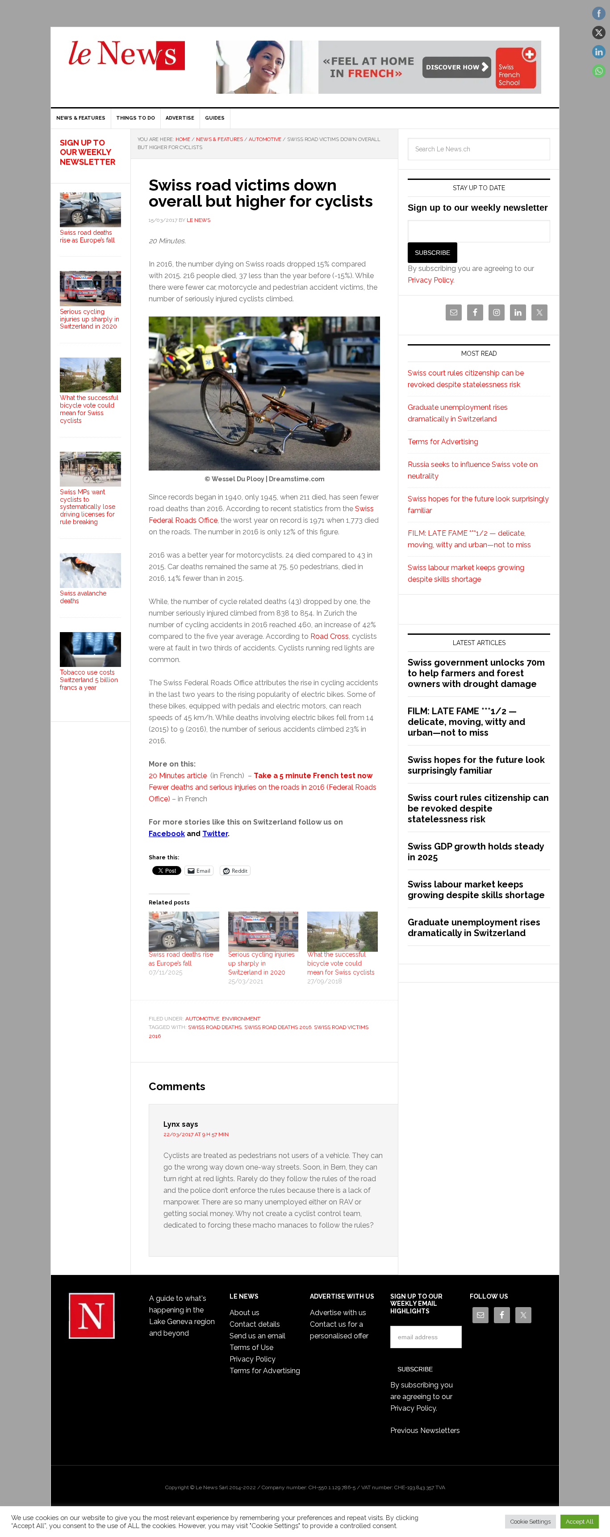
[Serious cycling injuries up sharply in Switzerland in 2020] (263, 932)
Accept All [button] (579, 1521)
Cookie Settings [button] (530, 1521)
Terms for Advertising (443, 441)
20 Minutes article (179, 775)
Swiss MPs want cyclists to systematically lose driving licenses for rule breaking (87, 506)
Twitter (215, 833)
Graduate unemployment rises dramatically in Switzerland (474, 927)
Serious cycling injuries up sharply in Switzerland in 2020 (261, 963)
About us (244, 1312)
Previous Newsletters (425, 1430)
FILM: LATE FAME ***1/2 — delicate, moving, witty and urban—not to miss (466, 722)
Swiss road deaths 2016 (277, 1027)
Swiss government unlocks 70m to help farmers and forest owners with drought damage (476, 673)
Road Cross (329, 636)
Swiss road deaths (215, 1027)
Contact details (255, 1324)
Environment (241, 1019)
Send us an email (257, 1336)
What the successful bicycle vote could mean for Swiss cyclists (341, 963)
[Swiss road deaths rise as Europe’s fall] (184, 932)
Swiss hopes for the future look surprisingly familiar (476, 765)
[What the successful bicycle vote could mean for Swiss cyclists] (342, 932)
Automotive (202, 1019)
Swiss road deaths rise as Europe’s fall (87, 236)
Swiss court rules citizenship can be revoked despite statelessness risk (478, 808)
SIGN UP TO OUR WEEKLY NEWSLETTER (87, 152)
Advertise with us (338, 1312)
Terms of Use (251, 1347)
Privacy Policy (430, 280)
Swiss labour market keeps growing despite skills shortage (476, 889)
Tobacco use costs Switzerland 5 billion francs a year (89, 680)
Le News (127, 61)
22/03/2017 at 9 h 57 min (196, 1134)
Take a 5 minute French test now (313, 775)
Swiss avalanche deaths (83, 597)
